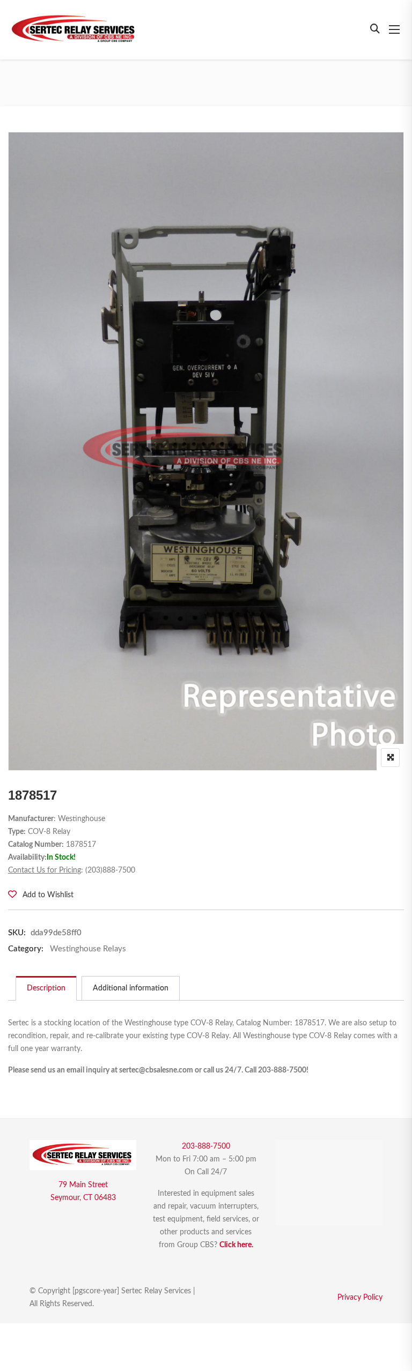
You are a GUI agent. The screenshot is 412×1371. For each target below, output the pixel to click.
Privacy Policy (359, 1297)
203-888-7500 (206, 1146)
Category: (25, 949)
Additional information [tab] (130, 988)
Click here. (236, 1245)
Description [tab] (46, 988)
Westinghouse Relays (88, 949)
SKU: (17, 933)
